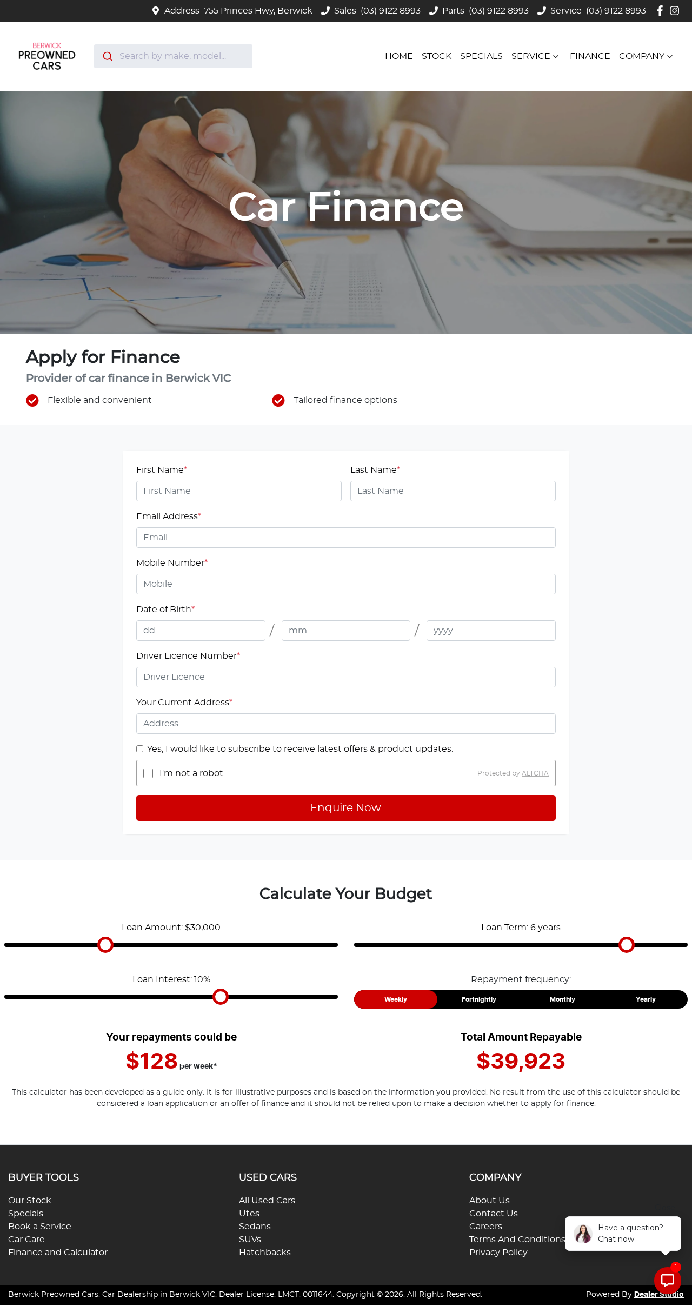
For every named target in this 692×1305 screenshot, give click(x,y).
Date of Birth (165, 609)
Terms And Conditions (517, 1239)
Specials (481, 56)
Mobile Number (172, 563)
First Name (161, 470)
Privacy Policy (498, 1252)
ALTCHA (535, 773)
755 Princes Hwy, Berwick (258, 10)
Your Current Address (184, 702)
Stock (436, 56)
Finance (590, 56)
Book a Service (39, 1226)
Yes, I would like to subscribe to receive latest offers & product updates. (300, 749)
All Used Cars (267, 1200)
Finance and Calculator (58, 1252)
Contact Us (493, 1213)
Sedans (255, 1226)
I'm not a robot (191, 773)
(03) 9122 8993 (391, 10)
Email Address (168, 516)
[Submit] (106, 56)
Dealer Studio (659, 1295)
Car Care (26, 1239)
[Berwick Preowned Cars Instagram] (676, 10)
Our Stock (29, 1200)
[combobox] (173, 56)
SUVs (250, 1239)
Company (641, 56)
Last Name (375, 470)
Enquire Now (345, 808)
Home (399, 56)
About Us (489, 1200)
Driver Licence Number (188, 656)
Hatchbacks (265, 1252)
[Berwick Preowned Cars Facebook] (662, 10)
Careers (485, 1226)
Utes (249, 1213)
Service (530, 56)
